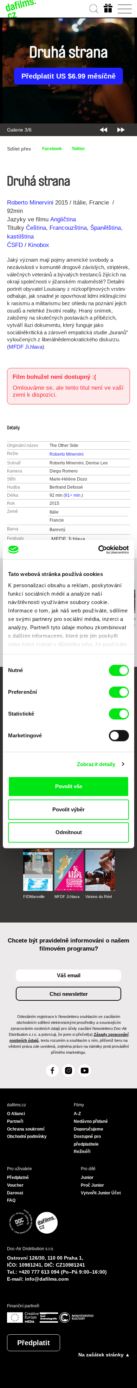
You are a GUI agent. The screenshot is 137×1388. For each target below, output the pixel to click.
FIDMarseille (34, 896)
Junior (87, 1177)
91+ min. (73, 495)
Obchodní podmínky (27, 1136)
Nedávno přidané (91, 1121)
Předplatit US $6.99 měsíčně (68, 76)
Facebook (52, 148)
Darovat (15, 1193)
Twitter (78, 148)
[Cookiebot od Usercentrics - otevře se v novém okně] (98, 549)
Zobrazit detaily (96, 764)
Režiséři (82, 1151)
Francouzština (68, 227)
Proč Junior (92, 1185)
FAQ (11, 1200)
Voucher (15, 1185)
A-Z (77, 1113)
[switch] (119, 692)
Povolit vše (68, 786)
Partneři (15, 1121)
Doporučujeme (88, 1129)
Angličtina (63, 219)
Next (121, 130)
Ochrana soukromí (25, 1129)
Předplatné (18, 1177)
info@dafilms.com (46, 1279)
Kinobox (38, 245)
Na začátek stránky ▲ (104, 1354)
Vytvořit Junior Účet (101, 1193)
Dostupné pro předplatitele (87, 1140)
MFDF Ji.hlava (26, 347)
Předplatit (33, 1343)
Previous (103, 130)
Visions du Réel (98, 896)
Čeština (36, 227)
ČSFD (16, 245)
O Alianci (16, 1113)
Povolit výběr (68, 809)
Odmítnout (69, 832)
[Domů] (21, 9)
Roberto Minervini (30, 202)
